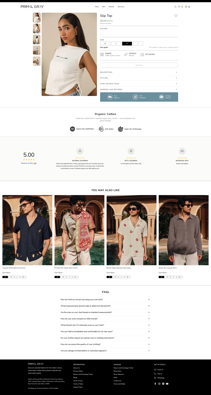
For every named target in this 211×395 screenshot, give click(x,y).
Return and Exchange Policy (83, 374)
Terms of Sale (78, 384)
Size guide (104, 47)
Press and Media (119, 384)
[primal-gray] (179, 6)
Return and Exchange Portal (123, 368)
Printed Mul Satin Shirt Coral (66, 268)
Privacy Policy (78, 371)
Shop (97, 7)
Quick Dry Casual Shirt (168, 268)
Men (103, 7)
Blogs (75, 377)
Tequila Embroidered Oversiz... (14, 268)
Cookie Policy (78, 387)
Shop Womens (119, 374)
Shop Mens (117, 371)
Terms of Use (78, 381)
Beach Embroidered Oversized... (119, 268)
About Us (121, 7)
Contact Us (117, 381)
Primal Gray (32, 6)
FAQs (115, 377)
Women (111, 7)
